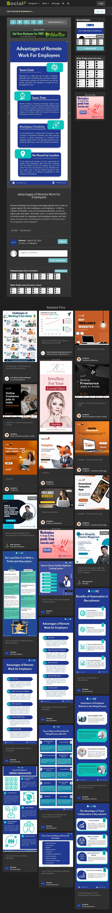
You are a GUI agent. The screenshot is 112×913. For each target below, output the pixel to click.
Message (56, 3)
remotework (25, 230)
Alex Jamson (15, 544)
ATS (47, 613)
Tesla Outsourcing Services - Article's (61, 354)
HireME (14, 230)
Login (100, 3)
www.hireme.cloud (57, 22)
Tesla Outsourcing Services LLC (59, 352)
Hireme (13, 652)
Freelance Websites (90, 360)
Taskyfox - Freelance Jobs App (94, 471)
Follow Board (61, 271)
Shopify (85, 584)
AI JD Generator (88, 906)
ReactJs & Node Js (17, 547)
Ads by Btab (39, 29)
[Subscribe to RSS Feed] (63, 3)
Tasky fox (50, 484)
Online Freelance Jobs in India (94, 417)
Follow (63, 241)
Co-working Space (17, 380)
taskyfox (85, 358)
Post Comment (58, 260)
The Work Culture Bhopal (20, 378)
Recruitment (31, 270)
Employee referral (89, 799)
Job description (16, 654)
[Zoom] (34, 22)
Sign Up (99, 11)
